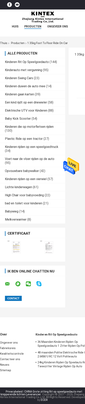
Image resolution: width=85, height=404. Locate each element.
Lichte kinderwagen (18, 187)
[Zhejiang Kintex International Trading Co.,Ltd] (42, 17)
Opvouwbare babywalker (22, 171)
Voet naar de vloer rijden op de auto (29, 159)
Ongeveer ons (57, 26)
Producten (32, 26)
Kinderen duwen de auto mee (25, 86)
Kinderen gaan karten (19, 94)
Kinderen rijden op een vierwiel (26, 179)
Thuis (3, 43)
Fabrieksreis (8, 348)
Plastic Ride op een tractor (24, 139)
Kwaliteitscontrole (12, 353)
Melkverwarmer (15, 219)
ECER (44, 399)
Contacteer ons (10, 359)
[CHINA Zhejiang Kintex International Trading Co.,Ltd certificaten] (16, 247)
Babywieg (11, 211)
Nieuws (4, 364)
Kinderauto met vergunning (23, 70)
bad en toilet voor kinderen (23, 203)
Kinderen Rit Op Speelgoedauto (27, 62)
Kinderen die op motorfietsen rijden (29, 127)
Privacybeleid (14, 391)
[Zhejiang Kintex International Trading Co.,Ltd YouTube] (17, 4)
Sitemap (5, 370)
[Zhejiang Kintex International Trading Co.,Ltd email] (10, 284)
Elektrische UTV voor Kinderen (26, 110)
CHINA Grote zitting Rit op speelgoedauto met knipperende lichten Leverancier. (41, 393)
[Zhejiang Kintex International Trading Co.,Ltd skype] (41, 284)
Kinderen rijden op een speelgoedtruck (31, 147)
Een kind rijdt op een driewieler (26, 102)
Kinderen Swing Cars (19, 78)
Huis (15, 26)
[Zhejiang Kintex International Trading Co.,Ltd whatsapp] (20, 284)
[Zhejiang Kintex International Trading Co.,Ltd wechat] (31, 284)
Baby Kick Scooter (18, 118)
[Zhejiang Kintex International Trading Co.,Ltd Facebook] (9, 4)
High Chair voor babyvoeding (24, 195)
